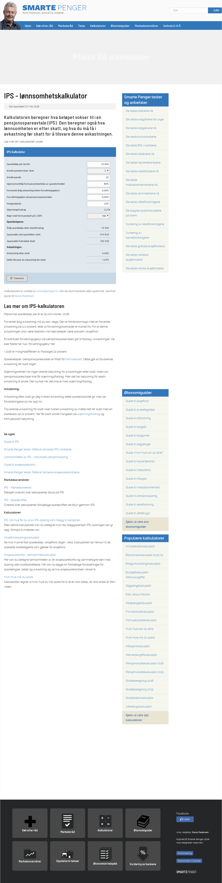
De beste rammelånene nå (142, 193)
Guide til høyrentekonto (140, 461)
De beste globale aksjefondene (145, 246)
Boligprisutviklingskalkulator (143, 563)
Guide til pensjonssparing (141, 496)
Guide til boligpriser (138, 435)
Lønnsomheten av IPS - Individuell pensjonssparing (36, 457)
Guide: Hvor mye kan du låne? (144, 452)
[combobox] (188, 10)
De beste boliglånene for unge (145, 119)
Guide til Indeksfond (138, 470)
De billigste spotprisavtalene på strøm (143, 213)
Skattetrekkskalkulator (139, 698)
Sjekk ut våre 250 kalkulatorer (137, 718)
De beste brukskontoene (141, 136)
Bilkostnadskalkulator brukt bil (144, 555)
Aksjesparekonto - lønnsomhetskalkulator (30, 554)
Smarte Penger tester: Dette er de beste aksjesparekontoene (41, 472)
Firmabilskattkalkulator (140, 611)
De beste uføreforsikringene (143, 202)
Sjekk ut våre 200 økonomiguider (137, 524)
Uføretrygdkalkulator (139, 706)
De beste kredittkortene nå (142, 171)
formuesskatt (74, 359)
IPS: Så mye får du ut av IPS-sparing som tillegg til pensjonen (42, 520)
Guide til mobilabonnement (143, 487)
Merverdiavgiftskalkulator (141, 655)
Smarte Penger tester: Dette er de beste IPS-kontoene (37, 449)
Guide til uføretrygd (138, 513)
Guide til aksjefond (137, 401)
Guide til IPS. (11, 441)
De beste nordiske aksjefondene (137, 257)
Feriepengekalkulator (139, 603)
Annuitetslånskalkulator (140, 546)
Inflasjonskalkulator (138, 646)
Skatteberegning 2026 (139, 680)
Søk (216, 10)
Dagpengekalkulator (138, 585)
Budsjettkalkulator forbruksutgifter (137, 575)
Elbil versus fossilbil (138, 594)
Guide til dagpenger (138, 444)
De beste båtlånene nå (140, 154)
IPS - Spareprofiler (15, 500)
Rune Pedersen (24, 296)
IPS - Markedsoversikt (17, 487)
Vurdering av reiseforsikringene (145, 224)
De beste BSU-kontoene (141, 145)
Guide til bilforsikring (138, 418)
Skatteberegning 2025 (139, 689)
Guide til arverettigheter (140, 409)
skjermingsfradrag (88, 414)
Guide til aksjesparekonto (19, 464)
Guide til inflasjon (136, 478)
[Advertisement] (111, 57)
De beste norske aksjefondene (145, 268)
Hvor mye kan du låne (139, 629)
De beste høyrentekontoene (143, 162)
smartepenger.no (47, 291)
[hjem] (10, 15)
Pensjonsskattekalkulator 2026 (145, 663)
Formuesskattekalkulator (141, 620)
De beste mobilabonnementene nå (141, 182)
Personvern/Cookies (189, 860)
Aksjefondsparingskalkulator (21, 537)
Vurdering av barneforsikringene (137, 235)
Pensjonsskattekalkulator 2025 (145, 672)
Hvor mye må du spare (18, 577)
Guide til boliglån (136, 426)
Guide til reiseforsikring (140, 504)
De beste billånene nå (139, 111)
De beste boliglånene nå (141, 128)
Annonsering (185, 853)
